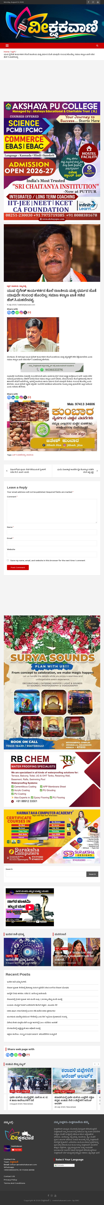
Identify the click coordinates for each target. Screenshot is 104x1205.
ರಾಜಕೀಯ (15, 286)
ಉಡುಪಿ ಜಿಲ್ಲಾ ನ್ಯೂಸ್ (15, 1064)
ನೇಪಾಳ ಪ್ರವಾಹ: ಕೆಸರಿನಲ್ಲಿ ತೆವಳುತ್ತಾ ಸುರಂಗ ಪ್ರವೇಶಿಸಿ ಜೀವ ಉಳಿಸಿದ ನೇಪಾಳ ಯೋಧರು (38, 987)
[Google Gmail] (28, 1055)
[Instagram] (21, 312)
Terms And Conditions (14, 1183)
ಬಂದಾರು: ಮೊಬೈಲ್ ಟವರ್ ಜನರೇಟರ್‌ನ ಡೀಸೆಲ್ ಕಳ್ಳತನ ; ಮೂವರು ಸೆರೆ (32, 1005)
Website (11, 549)
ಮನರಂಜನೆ (60, 934)
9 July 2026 (59, 1104)
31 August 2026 (12, 963)
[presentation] (95, 1064)
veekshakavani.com (26, 305)
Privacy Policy (10, 1180)
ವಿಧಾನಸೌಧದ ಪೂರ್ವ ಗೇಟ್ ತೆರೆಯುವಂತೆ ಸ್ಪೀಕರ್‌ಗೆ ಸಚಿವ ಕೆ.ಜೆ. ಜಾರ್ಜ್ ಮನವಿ (28, 470)
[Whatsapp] (17, 312)
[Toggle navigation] (7, 46)
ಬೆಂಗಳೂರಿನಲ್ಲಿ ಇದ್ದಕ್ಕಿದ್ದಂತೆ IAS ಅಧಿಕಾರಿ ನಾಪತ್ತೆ (23, 1028)
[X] (25, 312)
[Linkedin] (13, 312)
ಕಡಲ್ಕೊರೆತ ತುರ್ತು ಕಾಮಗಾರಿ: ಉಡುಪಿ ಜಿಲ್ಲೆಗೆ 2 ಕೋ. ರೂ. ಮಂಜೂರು (74, 1099)
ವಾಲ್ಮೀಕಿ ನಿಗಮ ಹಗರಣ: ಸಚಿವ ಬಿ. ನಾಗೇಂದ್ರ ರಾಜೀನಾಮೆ (27, 993)
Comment (12, 497)
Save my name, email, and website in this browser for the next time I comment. (47, 560)
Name (10, 527)
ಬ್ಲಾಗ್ (9, 286)
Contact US (9, 1176)
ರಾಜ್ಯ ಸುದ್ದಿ (22, 286)
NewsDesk (71, 963)
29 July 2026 (60, 963)
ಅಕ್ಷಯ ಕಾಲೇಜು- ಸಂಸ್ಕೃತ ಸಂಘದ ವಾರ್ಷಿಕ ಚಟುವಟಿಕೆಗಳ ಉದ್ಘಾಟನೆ (35, 1034)
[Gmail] (29, 312)
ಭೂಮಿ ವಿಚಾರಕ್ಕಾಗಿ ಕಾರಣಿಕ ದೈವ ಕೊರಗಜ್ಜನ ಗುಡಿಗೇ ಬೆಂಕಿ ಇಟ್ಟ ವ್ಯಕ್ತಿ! (75, 470)
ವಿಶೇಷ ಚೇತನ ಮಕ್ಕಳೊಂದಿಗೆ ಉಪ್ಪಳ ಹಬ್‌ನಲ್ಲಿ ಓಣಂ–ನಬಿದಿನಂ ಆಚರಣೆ (32, 1022)
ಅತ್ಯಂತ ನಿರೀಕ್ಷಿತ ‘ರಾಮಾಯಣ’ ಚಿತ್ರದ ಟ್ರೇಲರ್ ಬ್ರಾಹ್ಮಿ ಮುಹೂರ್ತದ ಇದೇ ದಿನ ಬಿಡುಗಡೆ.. (74, 956)
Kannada (60, 1165)
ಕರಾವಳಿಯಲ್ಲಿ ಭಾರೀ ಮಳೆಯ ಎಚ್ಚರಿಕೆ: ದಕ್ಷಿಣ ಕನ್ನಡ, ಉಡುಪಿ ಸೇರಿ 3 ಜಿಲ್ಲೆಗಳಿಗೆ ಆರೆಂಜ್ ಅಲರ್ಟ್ (29, 1100)
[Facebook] (9, 312)
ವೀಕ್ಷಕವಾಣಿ (45, 1200)
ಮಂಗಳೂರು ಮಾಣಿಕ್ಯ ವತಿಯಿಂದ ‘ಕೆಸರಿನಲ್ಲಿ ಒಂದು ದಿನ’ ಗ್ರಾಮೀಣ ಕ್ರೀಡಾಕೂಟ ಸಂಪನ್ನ (37, 1017)
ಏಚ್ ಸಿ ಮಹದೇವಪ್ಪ (18, 455)
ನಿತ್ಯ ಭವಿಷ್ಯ (9, 956)
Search (9, 869)
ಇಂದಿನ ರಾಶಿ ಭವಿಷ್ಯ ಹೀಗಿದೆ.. (20, 959)
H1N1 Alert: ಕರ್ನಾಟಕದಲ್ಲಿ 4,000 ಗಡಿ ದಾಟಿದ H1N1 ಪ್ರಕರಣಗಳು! (31, 1011)
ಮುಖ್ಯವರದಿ (25, 1091)
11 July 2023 (11, 305)
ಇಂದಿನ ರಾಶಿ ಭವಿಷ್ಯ (15, 934)
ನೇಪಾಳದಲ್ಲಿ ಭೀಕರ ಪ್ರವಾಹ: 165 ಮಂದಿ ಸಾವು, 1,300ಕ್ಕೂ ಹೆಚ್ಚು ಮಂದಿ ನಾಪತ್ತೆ (34, 999)
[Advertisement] (52, 83)
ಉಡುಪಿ (12, 1091)
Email (10, 538)
